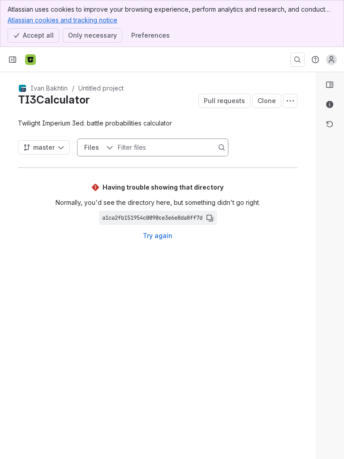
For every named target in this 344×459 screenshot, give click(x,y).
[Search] (297, 59)
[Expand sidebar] (12, 59)
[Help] (315, 59)
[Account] (331, 59)
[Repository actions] (290, 101)
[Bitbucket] (30, 59)
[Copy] (209, 217)
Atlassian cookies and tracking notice (62, 20)
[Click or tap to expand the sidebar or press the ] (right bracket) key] (310, 306)
